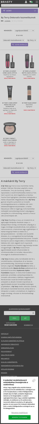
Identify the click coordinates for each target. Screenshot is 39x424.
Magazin (4, 373)
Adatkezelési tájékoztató (10, 344)
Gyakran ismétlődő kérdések (11, 337)
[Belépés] (26, 2)
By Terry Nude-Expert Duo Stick (29, 104)
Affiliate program (7, 369)
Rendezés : (8, 31)
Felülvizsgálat (6, 351)
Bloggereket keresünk (9, 376)
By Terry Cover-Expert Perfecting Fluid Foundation (9, 104)
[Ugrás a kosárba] (30, 2)
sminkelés (7, 21)
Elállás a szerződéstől (9, 362)
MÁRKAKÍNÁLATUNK (7, 348)
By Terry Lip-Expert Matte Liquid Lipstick (29, 72)
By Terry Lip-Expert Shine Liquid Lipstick (10, 72)
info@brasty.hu (28, 325)
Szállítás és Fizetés (7, 355)
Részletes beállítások (19, 413)
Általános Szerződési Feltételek (12, 341)
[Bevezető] (2, 21)
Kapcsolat (4, 334)
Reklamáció (5, 358)
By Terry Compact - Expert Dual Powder (10, 139)
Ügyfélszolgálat (10, 324)
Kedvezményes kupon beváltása (12, 366)
